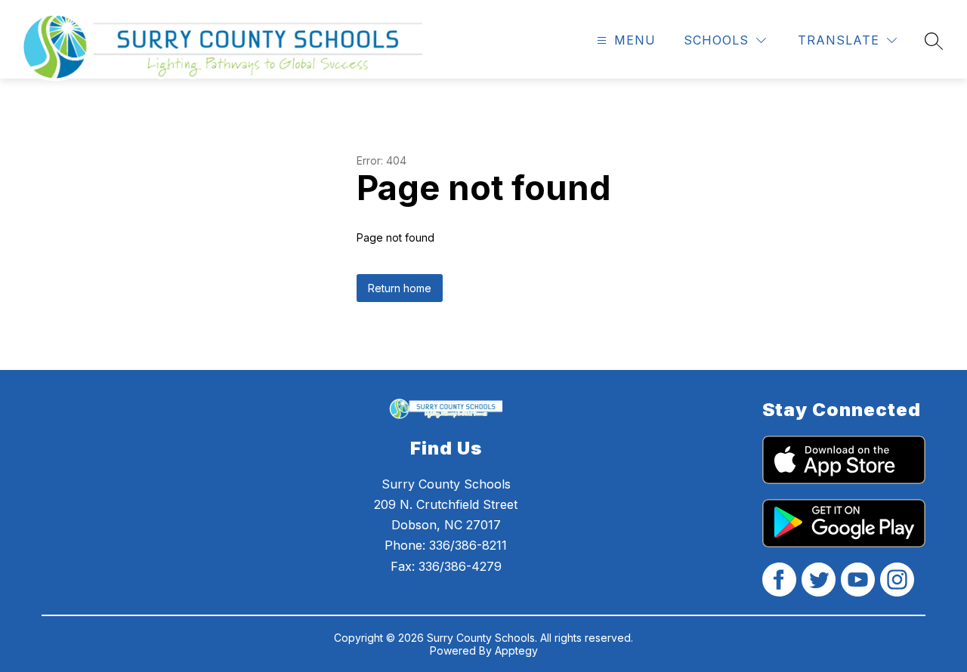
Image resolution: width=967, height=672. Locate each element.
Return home (399, 288)
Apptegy (516, 650)
